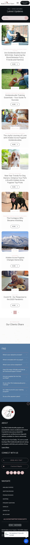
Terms (25, 529)
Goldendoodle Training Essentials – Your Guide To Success (15, 97)
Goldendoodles (12, 49)
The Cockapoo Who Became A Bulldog (15, 219)
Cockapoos (11, 216)
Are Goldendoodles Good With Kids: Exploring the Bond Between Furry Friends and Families (15, 56)
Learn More (5, 447)
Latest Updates (19, 49)
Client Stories (6, 216)
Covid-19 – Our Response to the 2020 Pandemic (15, 298)
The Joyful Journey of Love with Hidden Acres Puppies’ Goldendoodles (15, 137)
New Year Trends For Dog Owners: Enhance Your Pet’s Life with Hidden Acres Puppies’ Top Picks (15, 179)
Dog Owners (6, 49)
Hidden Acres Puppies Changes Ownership (15, 258)
